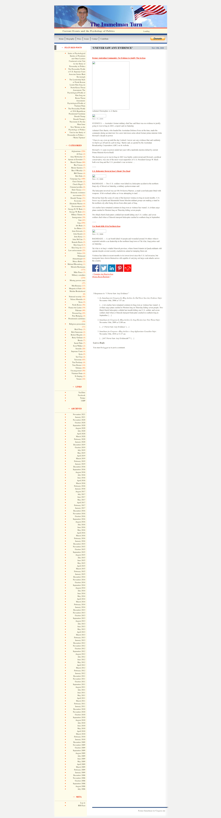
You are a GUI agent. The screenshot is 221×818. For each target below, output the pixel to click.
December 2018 (79, 466)
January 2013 (80, 640)
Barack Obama (76, 162)
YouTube (81, 392)
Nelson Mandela (76, 299)
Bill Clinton (78, 173)
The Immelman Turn (116, 24)
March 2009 (80, 767)
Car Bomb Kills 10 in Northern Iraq (106, 226)
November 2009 (79, 745)
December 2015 (79, 544)
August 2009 (80, 753)
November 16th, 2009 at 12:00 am (112, 322)
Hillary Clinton (77, 214)
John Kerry (78, 236)
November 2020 (79, 420)
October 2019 (80, 447)
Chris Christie (77, 181)
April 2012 (81, 665)
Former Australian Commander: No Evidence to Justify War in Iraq (118, 58)
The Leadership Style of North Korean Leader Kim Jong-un (77, 82)
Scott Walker (78, 346)
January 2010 (80, 739)
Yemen (79, 379)
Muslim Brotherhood (77, 291)
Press (79, 38)
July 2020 (81, 431)
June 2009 (81, 758)
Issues (86, 38)
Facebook (81, 395)
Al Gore (80, 154)
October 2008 (80, 780)
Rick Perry (79, 329)
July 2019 (81, 450)
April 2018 (81, 480)
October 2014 (80, 582)
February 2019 (79, 461)
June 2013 (81, 626)
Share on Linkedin (111, 268)
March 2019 (80, 458)
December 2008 (79, 775)
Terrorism (78, 359)
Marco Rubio (78, 261)
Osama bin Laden (75, 307)
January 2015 (80, 574)
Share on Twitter (103, 268)
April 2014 (81, 599)
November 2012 (79, 645)
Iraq (79, 223)
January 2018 (80, 488)
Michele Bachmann (78, 267)
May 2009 (81, 761)
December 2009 (79, 742)
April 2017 (81, 502)
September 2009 (79, 750)
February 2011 (79, 703)
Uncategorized (76, 370)
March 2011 (80, 701)
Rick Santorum (77, 332)
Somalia (79, 348)
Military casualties (78, 275)
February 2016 (79, 538)
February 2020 (79, 439)
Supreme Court (77, 351)
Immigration (77, 217)
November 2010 (79, 712)
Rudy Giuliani (77, 337)
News (80, 302)
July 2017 (81, 494)
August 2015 (80, 555)
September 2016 (79, 519)
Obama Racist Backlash (101, 276)
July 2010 (81, 723)
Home (61, 38)
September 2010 (79, 717)
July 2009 (81, 756)
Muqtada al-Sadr (75, 288)
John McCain (78, 239)
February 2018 (79, 486)
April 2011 (81, 698)
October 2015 (80, 549)
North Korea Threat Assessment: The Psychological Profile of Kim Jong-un (76, 91)
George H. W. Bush (75, 209)
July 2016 (81, 524)
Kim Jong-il (78, 245)
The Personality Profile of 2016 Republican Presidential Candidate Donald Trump (76, 112)
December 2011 (79, 676)
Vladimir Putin (77, 373)
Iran (80, 220)
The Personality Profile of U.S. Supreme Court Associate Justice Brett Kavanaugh (76, 73)
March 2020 (80, 436)
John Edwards (77, 231)
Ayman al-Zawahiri (75, 159)
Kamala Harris (77, 242)
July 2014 (81, 590)
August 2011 (80, 687)
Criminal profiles (76, 187)
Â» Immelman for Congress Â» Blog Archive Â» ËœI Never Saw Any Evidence (128, 298)
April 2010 (81, 731)
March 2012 (80, 667)
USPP (83, 400)
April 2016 (81, 533)
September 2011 (79, 684)
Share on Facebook (95, 268)
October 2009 (80, 747)
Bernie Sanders (77, 167)
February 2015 (79, 571)
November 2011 (79, 679)
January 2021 (80, 417)
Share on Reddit (127, 268)
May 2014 (81, 596)
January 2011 (80, 706)
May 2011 (81, 695)
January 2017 (80, 508)
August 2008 (80, 786)
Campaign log (75, 178)
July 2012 (81, 656)
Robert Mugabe (77, 334)
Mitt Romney (77, 285)
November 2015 (79, 546)
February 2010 (79, 736)
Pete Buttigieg (77, 316)
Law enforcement (75, 250)
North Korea (77, 305)
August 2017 (80, 491)
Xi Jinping (79, 376)
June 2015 (81, 560)
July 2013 (81, 623)
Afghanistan (76, 151)
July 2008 (81, 789)
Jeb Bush (79, 225)
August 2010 (80, 720)
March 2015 (80, 568)
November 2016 (79, 513)
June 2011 (81, 692)
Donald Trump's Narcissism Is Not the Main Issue (77, 121)
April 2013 (81, 632)
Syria (81, 354)
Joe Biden (78, 228)
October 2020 (80, 422)
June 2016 (81, 527)
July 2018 (81, 475)
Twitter (82, 398)
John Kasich (78, 234)
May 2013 (81, 629)
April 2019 (81, 455)
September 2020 (79, 425)
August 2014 (80, 588)
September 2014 (79, 585)
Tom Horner (77, 365)
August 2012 (80, 654)
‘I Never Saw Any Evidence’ (113, 48)
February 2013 (79, 637)
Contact (95, 38)
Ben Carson (78, 165)
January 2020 (80, 442)
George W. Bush (75, 211)
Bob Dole (79, 176)
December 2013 (79, 610)
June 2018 (81, 477)
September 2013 (79, 618)
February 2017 (79, 505)
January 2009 (80, 772)
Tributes (79, 368)
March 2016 (80, 535)
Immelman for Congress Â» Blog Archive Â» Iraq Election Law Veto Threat (127, 320)
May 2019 (81, 453)
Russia (80, 340)
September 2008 (79, 783)
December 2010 (79, 709)
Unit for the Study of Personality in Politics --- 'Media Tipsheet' (76, 135)
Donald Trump (76, 198)
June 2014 (81, 593)
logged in (106, 347)
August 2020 (80, 428)
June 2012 (81, 659)
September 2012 (79, 651)
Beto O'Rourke (77, 170)
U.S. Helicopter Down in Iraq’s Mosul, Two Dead (111, 171)
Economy (78, 200)
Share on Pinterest (119, 268)
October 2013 (80, 615)
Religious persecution (77, 324)
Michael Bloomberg (75, 264)
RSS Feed (81, 805)
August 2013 (80, 621)
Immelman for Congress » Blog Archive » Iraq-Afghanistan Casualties (125, 331)
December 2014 (79, 577)
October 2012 (80, 648)
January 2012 (80, 673)
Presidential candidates (76, 318)
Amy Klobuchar (76, 156)
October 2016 (80, 516)
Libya (79, 253)
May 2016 (81, 530)
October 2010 (80, 714)
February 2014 (79, 604)
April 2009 (81, 764)
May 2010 (81, 728)
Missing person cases (77, 280)
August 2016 (80, 521)
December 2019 (79, 444)
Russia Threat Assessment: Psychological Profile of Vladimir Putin (76, 102)
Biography (70, 38)
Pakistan (78, 310)
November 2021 (79, 414)
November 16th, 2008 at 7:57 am (112, 300)
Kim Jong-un (77, 247)
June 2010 (81, 725)
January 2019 (80, 464)
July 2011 (81, 690)
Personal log (77, 313)
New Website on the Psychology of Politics (77, 128)
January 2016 (80, 541)
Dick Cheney (77, 189)
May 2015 (81, 563)
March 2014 (80, 601)
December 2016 (79, 510)
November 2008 (79, 778)
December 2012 (79, 643)
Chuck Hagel (78, 184)
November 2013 (79, 612)
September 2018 (79, 469)
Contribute (104, 38)
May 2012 (81, 662)
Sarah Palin (78, 343)
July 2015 (81, 557)
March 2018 (80, 483)
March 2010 (80, 734)
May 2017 (81, 499)
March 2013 (80, 634)
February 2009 (79, 769)
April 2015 (81, 566)
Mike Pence (78, 272)
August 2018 (80, 472)
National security (75, 296)
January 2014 (80, 607)
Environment (77, 206)
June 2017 (81, 497)
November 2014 (79, 579)
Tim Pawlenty (77, 362)
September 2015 (79, 552)
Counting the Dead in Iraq (103, 274)
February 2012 (79, 670)
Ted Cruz (79, 357)
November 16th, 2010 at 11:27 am (112, 334)
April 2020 (81, 433)
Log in (82, 802)
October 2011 (80, 681)
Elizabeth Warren (76, 203)
